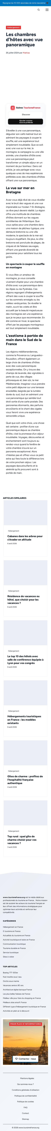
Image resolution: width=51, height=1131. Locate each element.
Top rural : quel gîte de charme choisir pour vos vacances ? (21, 840)
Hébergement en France (13, 927)
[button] (39, 10)
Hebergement (13, 27)
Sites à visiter (8, 957)
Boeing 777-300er (10, 973)
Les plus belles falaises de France (16, 994)
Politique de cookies (25, 1101)
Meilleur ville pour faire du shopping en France (22, 998)
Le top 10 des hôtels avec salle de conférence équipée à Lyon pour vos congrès (25, 660)
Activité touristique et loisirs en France (19, 940)
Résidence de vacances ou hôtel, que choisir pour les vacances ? (23, 600)
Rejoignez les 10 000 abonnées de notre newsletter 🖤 (25, 3)
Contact (25, 1113)
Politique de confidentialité (25, 1096)
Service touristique (10, 952)
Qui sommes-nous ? (25, 1084)
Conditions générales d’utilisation (25, 1090)
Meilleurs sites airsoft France (14, 1002)
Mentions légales (27, 1078)
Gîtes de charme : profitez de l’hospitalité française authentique (25, 780)
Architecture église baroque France (17, 990)
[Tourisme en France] (8, 10)
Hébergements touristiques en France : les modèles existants (24, 720)
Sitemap (25, 1119)
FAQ (25, 1107)
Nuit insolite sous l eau (12, 977)
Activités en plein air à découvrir (16, 1011)
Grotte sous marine (11, 981)
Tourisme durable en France (14, 948)
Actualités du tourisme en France (16, 935)
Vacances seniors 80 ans (13, 985)
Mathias (26, 53)
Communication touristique (14, 944)
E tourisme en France (11, 931)
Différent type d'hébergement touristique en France (24, 1007)
